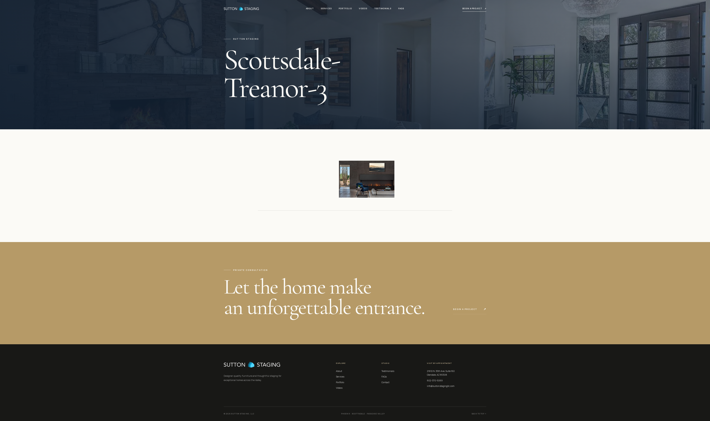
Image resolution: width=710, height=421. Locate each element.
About (310, 8)
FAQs (401, 8)
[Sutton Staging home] (241, 8)
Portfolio (345, 8)
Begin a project (474, 8)
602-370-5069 (435, 380)
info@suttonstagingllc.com (440, 386)
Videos (363, 8)
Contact (385, 382)
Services (326, 8)
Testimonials (382, 8)
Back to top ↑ (479, 414)
